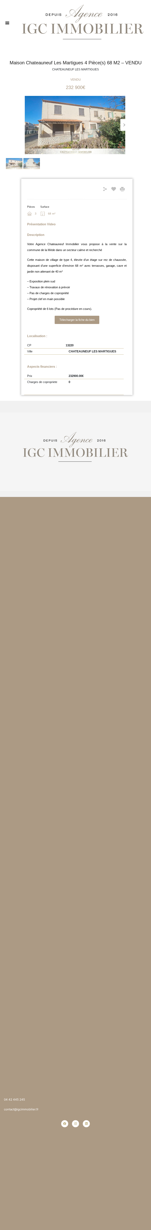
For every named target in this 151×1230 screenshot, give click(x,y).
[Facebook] (64, 1123)
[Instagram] (75, 1123)
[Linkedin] (86, 1123)
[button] (7, 22)
